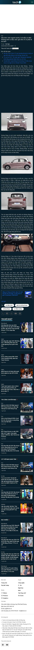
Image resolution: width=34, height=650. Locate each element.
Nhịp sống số (4, 323)
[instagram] (11, 313)
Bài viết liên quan (5, 51)
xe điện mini (9, 305)
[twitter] (3, 313)
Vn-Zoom (20, 595)
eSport (2, 339)
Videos (5, 593)
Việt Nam (3, 504)
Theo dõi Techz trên (6, 48)
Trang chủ (4, 583)
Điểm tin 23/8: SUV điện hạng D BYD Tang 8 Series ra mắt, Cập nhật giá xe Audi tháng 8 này (10, 407)
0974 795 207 (14, 611)
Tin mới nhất (6, 319)
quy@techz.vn (8, 608)
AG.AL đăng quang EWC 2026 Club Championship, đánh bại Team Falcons (9, 358)
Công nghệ (21, 583)
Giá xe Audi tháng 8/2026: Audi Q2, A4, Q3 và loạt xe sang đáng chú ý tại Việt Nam (10, 420)
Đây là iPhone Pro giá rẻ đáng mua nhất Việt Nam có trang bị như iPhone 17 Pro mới (9, 569)
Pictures (5, 595)
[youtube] (15, 313)
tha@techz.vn (22, 611)
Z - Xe (20, 585)
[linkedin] (20, 313)
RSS (19, 590)
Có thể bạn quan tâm (8, 459)
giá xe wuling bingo (22, 305)
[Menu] (32, 2)
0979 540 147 (10, 606)
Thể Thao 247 (22, 593)
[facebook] (7, 313)
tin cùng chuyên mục (9, 399)
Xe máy (3, 476)
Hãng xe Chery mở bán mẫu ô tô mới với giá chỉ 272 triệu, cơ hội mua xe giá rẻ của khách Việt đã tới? (12, 293)
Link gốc (3, 301)
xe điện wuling (18, 309)
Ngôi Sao (20, 588)
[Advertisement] (17, 95)
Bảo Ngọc (7, 44)
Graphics (5, 598)
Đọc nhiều (5, 520)
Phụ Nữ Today (5, 585)
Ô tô (2, 35)
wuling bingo (6, 309)
